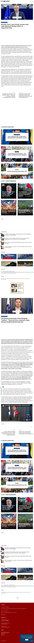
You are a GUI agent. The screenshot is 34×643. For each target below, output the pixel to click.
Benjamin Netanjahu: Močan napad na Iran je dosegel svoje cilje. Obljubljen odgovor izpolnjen (8, 193)
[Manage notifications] (32, 641)
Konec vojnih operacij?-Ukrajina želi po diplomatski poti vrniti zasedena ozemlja (17, 137)
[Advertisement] (17, 38)
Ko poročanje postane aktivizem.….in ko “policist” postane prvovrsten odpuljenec (17, 154)
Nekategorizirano (4, 22)
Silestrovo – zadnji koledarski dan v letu (8, 212)
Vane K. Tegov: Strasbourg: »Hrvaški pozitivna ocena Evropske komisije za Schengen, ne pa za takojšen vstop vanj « (8, 433)
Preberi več (30, 637)
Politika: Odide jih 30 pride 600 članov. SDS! (17, 171)
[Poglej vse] (9, 256)
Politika (17, 169)
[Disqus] (17, 114)
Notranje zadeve (21, 498)
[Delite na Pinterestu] (18, 311)
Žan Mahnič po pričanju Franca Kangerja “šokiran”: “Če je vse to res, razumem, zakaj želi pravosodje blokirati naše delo (8, 95)
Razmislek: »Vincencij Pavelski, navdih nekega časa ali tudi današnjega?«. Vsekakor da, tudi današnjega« (18, 235)
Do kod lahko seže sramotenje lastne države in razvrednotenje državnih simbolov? (25, 193)
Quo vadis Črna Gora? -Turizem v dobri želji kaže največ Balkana (24, 211)
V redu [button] (27, 639)
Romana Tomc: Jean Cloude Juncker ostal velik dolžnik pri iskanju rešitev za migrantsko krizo (26, 432)
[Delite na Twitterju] (17, 311)
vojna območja (16, 134)
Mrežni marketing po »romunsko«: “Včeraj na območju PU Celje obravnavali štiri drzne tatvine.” (18, 247)
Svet (3, 498)
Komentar (16, 151)
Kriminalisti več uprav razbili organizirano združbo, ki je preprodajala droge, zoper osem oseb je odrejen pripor (25, 95)
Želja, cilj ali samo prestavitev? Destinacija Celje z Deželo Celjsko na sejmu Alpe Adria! (18, 243)
